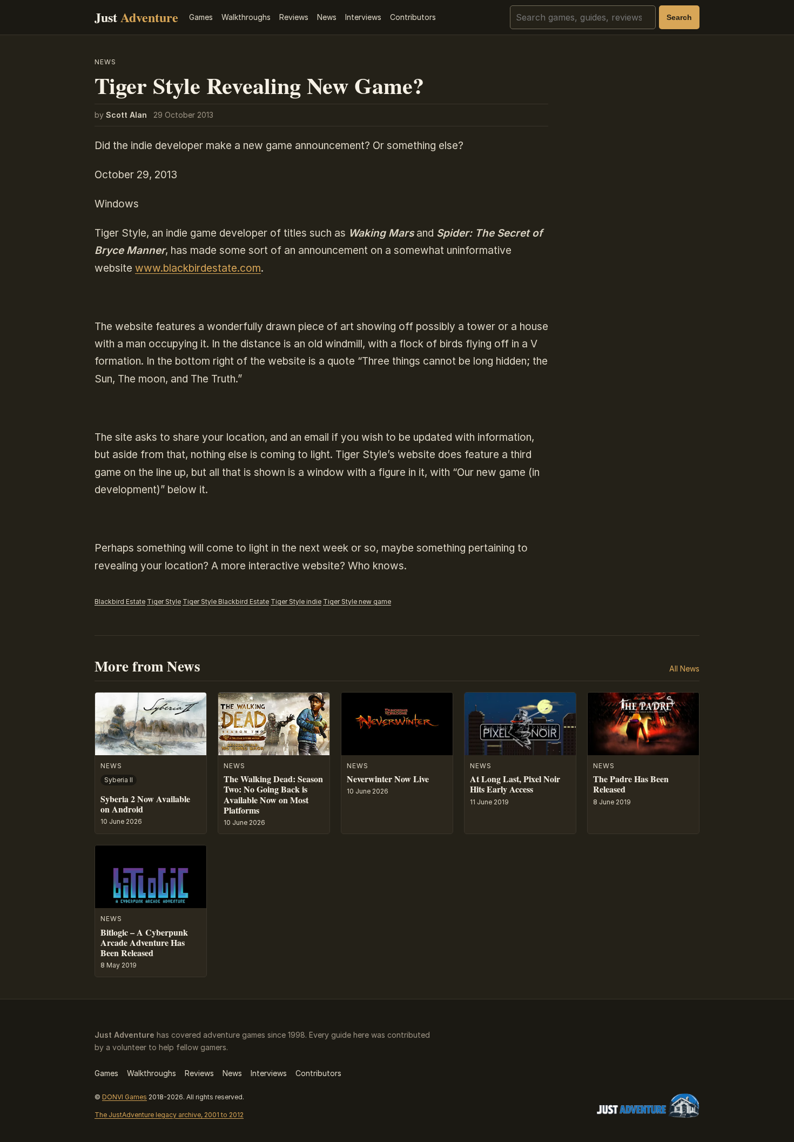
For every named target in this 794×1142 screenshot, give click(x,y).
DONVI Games (124, 1097)
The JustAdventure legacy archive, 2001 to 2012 (169, 1115)
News (327, 17)
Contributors (413, 17)
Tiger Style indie (296, 601)
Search (679, 17)
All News (684, 668)
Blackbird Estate (120, 601)
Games (201, 17)
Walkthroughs (246, 17)
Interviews (363, 17)
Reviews (293, 17)
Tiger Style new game (357, 601)
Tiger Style (164, 601)
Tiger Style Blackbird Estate (226, 601)
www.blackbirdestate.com (198, 268)
